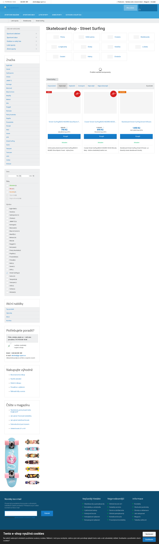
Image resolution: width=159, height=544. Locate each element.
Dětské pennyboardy (116, 513)
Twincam (12, 282)
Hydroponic (13, 215)
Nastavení (149, 534)
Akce (11, 188)
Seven (11, 266)
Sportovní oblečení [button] (11, 15)
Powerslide (13, 257)
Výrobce (8, 204)
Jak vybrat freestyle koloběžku (21, 416)
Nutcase (12, 247)
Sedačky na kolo (115, 507)
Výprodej (12, 195)
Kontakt (153, 2)
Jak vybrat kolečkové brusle (20, 420)
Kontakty (137, 504)
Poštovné (121, 2)
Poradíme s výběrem (18, 387)
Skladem (12, 185)
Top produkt (10, 309)
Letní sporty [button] (43, 15)
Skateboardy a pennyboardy (94, 504)
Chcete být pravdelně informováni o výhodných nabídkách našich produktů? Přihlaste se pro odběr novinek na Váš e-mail (22, 503)
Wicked (12, 292)
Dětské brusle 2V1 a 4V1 (18, 428)
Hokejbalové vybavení (92, 517)
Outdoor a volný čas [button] (73, 15)
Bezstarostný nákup (18, 374)
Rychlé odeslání (16, 379)
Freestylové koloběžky (117, 520)
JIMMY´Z (12, 221)
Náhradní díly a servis (18, 391)
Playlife (12, 253)
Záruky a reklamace (141, 510)
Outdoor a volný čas (14, 41)
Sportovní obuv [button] (29, 15)
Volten (12, 289)
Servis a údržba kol (116, 510)
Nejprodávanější (15, 198)
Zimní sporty (11, 49)
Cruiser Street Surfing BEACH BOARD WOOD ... (100, 122)
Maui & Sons (13, 231)
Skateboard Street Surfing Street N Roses (136, 122)
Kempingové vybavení (92, 520)
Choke (12, 218)
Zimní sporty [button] (57, 15)
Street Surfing (51, 79)
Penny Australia (14, 250)
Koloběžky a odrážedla (92, 507)
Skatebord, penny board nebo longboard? (21, 411)
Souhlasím (149, 540)
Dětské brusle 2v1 (115, 504)
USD (11, 285)
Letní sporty (11, 45)
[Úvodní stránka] (11, 8)
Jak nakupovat (139, 513)
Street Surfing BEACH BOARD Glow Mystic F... (64, 122)
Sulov (11, 276)
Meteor (12, 237)
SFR (11, 269)
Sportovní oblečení (13, 34)
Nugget (12, 244)
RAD (11, 263)
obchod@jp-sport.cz (18, 355)
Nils (11, 241)
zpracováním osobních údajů (25, 517)
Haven (11, 212)
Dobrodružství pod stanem (20, 424)
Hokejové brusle (90, 513)
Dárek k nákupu (16, 383)
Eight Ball (12, 208)
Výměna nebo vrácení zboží (133, 2)
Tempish (12, 279)
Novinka (12, 192)
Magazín (146, 2)
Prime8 (12, 260)
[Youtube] (49, 2)
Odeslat (47, 513)
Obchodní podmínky (141, 507)
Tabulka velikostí (140, 520)
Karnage (12, 224)
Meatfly (12, 234)
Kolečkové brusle (115, 517)
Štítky (8, 181)
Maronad (12, 228)
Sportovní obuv (12, 37)
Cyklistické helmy (90, 510)
